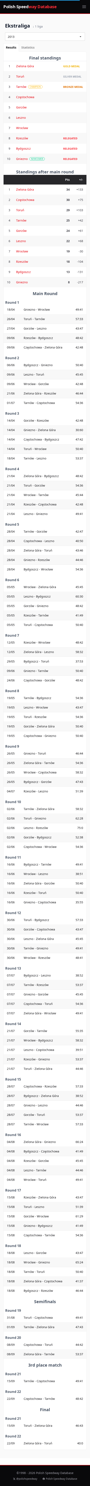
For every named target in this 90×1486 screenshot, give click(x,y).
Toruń (20, 76)
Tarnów (21, 87)
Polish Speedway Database (61, 1479)
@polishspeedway (26, 1479)
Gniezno (22, 159)
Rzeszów (22, 138)
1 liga (38, 26)
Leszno (21, 118)
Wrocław (22, 128)
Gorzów (21, 107)
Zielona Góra (25, 66)
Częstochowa (25, 97)
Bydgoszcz (23, 148)
